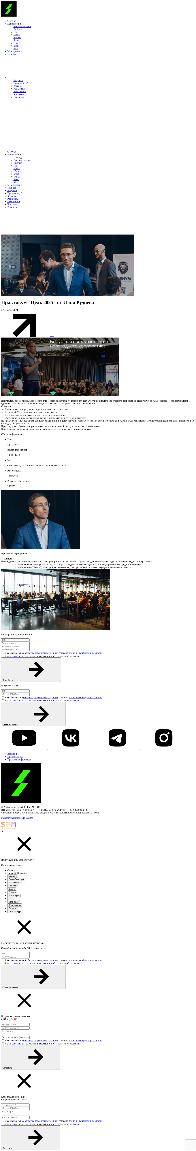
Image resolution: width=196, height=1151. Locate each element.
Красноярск (14, 895)
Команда (18, 86)
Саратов (12, 908)
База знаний (19, 91)
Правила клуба (21, 83)
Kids (15, 48)
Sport (16, 40)
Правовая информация (19, 759)
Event (16, 45)
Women (17, 37)
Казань (12, 889)
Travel (16, 43)
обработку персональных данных (40, 653)
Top (15, 32)
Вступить (18, 80)
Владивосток (15, 905)
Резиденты (19, 88)
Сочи (11, 898)
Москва (12, 876)
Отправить (7, 1068)
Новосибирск (15, 882)
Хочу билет (8, 680)
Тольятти (13, 886)
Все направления (22, 26)
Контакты (18, 94)
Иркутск (12, 892)
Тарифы (11, 54)
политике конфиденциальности (85, 653)
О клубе (11, 21)
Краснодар (14, 902)
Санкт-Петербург (16, 879)
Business (17, 29)
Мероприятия (14, 51)
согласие (16, 656)
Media (16, 34)
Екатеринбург (15, 911)
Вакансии (18, 97)
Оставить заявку (10, 725)
